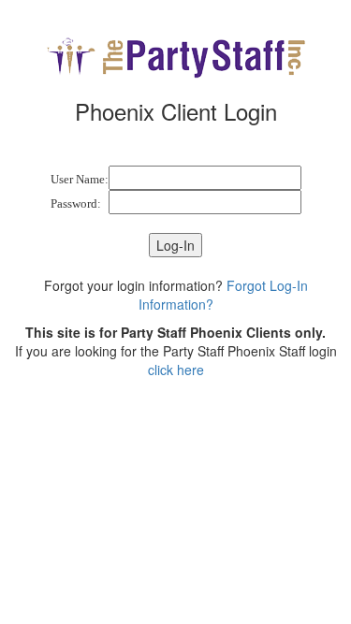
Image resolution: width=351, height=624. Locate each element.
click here (176, 369)
